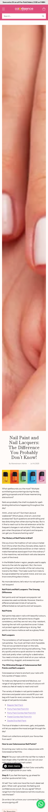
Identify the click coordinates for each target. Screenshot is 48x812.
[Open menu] (3, 9)
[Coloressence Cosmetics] (24, 9)
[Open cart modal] (43, 9)
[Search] (43, 16)
